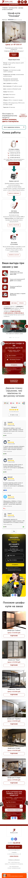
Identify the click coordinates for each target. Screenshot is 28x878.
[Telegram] (13, 595)
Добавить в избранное (14, 859)
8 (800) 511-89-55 (15, 153)
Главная (4, 8)
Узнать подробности (23, 115)
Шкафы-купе (13, 8)
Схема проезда (14, 856)
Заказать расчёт (14, 55)
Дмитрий (10, 477)
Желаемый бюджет (15, 359)
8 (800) (14, 843)
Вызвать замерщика (14, 193)
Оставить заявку (14, 163)
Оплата (21, 303)
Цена (5, 303)
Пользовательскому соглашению (14, 570)
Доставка (14, 303)
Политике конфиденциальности (14, 569)
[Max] (15, 595)
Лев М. (9, 495)
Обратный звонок (14, 846)
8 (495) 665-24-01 (15, 155)
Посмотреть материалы (14, 381)
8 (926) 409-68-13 (15, 157)
